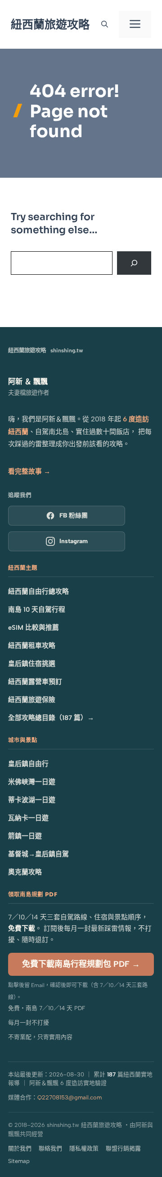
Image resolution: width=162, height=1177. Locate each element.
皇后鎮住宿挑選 (31, 664)
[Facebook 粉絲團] (66, 516)
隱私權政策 (84, 1148)
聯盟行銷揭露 (123, 1148)
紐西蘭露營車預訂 (35, 682)
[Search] (134, 263)
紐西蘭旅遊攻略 (50, 24)
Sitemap (19, 1161)
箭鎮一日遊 (25, 836)
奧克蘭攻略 (25, 872)
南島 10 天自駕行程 (36, 609)
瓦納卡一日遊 (28, 818)
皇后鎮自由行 (28, 764)
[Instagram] (66, 541)
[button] (104, 24)
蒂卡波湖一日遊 (31, 800)
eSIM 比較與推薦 (33, 627)
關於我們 (20, 1148)
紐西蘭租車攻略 (31, 646)
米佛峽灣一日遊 (31, 782)
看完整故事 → (29, 471)
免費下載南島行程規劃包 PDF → (81, 964)
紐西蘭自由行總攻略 (38, 591)
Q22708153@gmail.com (69, 1097)
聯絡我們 (50, 1148)
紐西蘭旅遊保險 (31, 700)
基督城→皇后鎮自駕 (38, 854)
